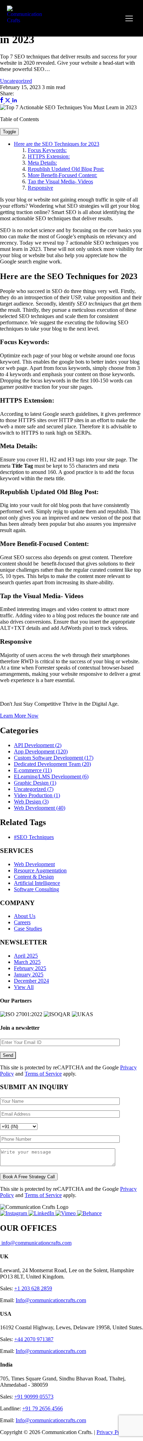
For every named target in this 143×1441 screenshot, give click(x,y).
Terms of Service (43, 1074)
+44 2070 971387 (33, 1339)
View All (24, 987)
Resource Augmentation (40, 870)
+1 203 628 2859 (33, 1288)
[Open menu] (129, 18)
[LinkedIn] (42, 1213)
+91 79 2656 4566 (42, 1408)
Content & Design (34, 877)
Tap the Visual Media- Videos (60, 181)
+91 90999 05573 (33, 1397)
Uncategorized (16, 81)
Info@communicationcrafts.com (51, 1300)
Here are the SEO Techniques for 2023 (56, 144)
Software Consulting (36, 889)
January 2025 (28, 974)
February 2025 (30, 968)
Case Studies (28, 929)
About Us (24, 916)
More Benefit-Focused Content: (62, 175)
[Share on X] (8, 101)
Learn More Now (19, 716)
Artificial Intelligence (37, 883)
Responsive (40, 188)
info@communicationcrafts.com (36, 1243)
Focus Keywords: (47, 150)
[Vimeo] (66, 1213)
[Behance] (89, 1213)
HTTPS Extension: (49, 156)
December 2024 (31, 981)
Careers (22, 922)
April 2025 (26, 956)
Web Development (34, 864)
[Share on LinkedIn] (14, 101)
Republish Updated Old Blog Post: (66, 169)
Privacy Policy (112, 1432)
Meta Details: (42, 163)
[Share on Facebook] (2, 101)
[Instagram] (14, 1213)
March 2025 (27, 962)
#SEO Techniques (34, 837)
